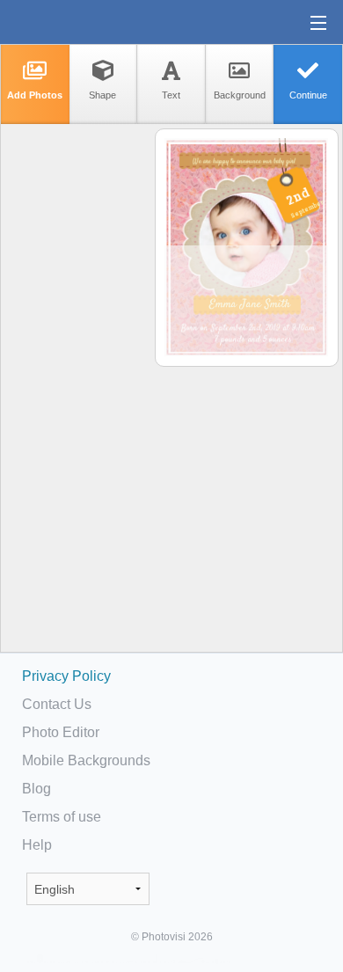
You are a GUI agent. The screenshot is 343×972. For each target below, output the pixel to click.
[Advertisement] (76, 401)
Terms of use (61, 816)
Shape (102, 95)
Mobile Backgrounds (86, 760)
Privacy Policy (66, 676)
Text (171, 95)
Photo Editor (60, 732)
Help (37, 844)
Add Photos (34, 95)
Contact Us (56, 704)
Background (240, 95)
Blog (36, 788)
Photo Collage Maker (69, 22)
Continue (308, 95)
